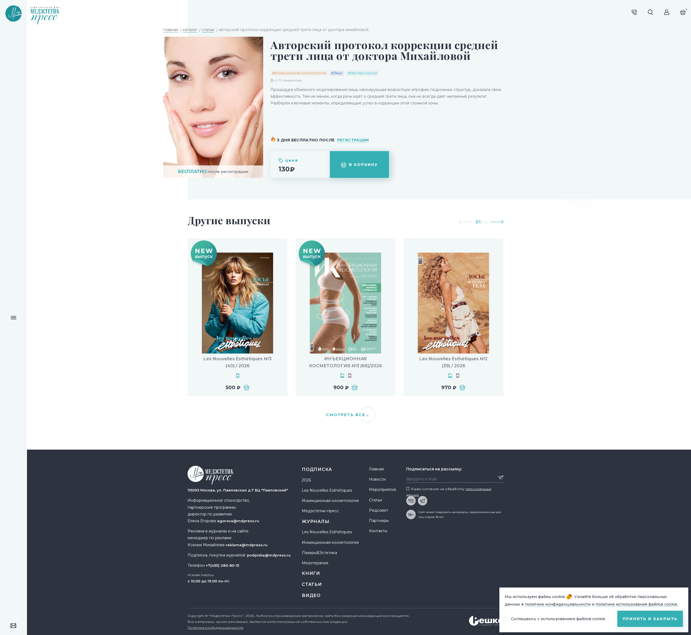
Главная (376, 469)
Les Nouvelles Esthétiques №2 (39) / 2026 (453, 362)
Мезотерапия (315, 563)
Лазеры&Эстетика (319, 552)
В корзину (363, 164)
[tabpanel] (237, 317)
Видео (311, 595)
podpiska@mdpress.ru (269, 555)
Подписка (317, 469)
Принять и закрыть (650, 618)
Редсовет (378, 510)
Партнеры (379, 520)
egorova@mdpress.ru (238, 521)
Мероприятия (382, 489)
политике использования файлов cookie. (636, 604)
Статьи (312, 584)
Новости (377, 479)
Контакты (378, 530)
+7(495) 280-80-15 (222, 565)
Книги (311, 573)
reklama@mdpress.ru (246, 545)
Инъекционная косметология (330, 500)
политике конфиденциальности (558, 604)
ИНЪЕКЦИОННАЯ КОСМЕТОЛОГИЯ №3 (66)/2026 (345, 362)
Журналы (316, 521)
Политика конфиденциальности (215, 628)
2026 (306, 480)
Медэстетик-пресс (320, 510)
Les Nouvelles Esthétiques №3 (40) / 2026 (238, 362)
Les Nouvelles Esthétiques (327, 490)
